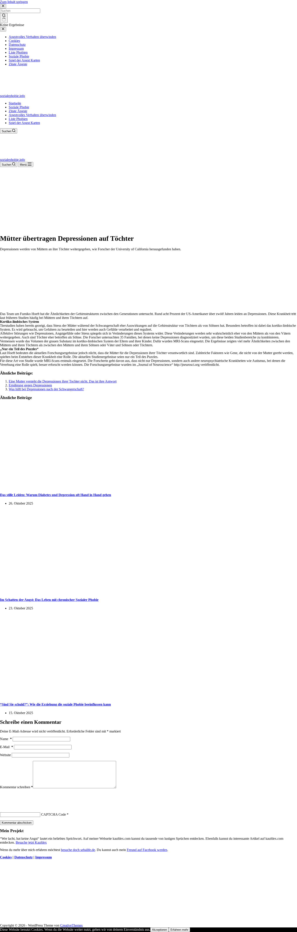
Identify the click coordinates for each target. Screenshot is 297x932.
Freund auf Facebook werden (147, 850)
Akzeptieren (159, 929)
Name (6, 739)
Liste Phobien (18, 119)
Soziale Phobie (19, 107)
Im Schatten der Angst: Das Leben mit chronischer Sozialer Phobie (49, 600)
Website (5, 755)
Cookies (6, 857)
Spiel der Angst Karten (24, 123)
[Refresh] (32, 797)
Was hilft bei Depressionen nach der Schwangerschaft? (46, 389)
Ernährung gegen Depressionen (30, 385)
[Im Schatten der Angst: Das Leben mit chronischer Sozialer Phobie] (83, 591)
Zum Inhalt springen (14, 2)
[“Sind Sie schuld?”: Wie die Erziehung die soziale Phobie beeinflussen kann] (83, 696)
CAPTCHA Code (53, 814)
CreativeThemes (71, 925)
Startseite (15, 103)
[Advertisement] (148, 199)
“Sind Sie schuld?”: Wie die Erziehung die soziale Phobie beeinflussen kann (55, 704)
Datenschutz (23, 857)
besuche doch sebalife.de (78, 850)
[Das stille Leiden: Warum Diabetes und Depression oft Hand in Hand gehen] (83, 486)
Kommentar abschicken (17, 822)
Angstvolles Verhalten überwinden (32, 115)
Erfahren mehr (179, 929)
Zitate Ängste (18, 111)
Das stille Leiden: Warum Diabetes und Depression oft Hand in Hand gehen (55, 495)
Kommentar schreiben (16, 787)
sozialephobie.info (12, 96)
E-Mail (6, 747)
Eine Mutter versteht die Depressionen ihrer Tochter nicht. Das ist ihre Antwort (63, 381)
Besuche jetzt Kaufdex (31, 842)
